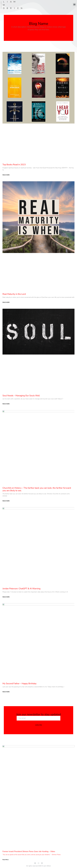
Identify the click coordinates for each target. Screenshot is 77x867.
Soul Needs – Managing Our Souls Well (21, 395)
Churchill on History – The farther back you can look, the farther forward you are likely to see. (37, 489)
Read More (6, 175)
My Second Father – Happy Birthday (19, 683)
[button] (74, 4)
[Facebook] (35, 863)
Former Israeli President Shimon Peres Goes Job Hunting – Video (29, 851)
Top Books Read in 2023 (14, 164)
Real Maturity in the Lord (14, 294)
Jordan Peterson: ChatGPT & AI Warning (21, 588)
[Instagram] (38, 863)
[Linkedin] (42, 863)
